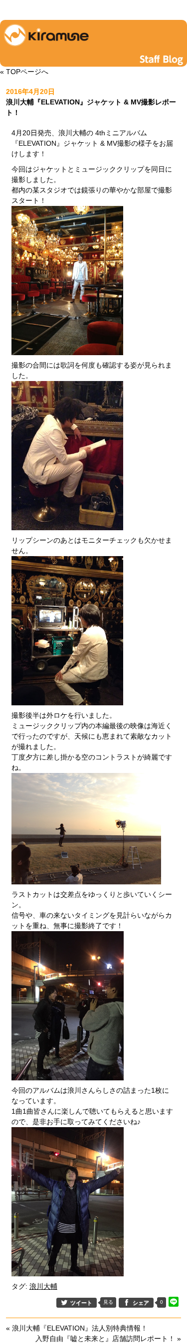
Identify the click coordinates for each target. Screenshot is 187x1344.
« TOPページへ (24, 72)
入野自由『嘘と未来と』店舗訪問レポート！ (105, 1339)
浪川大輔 (43, 1286)
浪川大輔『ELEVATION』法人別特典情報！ (80, 1328)
